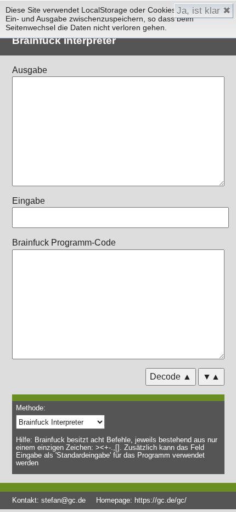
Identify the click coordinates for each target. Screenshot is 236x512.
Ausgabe (29, 70)
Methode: (31, 408)
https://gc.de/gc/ (160, 500)
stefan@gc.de (63, 500)
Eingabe (28, 200)
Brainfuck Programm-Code (64, 242)
